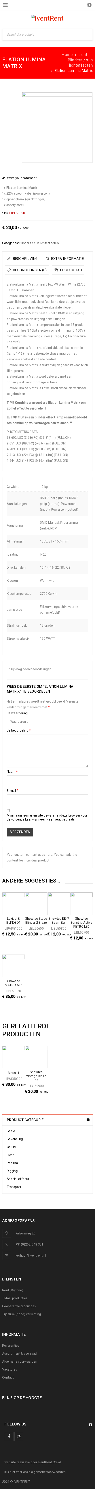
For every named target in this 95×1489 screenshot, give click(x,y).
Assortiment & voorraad (19, 1353)
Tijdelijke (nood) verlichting (21, 1314)
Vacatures (9, 1369)
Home (67, 54)
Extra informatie (67, 259)
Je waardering (17, 713)
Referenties (10, 1345)
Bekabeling (15, 1139)
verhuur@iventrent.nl (30, 1255)
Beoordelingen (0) (29, 270)
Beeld (11, 1131)
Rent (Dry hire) (12, 1290)
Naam (12, 771)
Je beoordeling (19, 730)
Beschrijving (25, 259)
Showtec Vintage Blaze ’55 (36, 1076)
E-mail (12, 790)
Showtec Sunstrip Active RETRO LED (81, 922)
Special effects (18, 1179)
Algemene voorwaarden (19, 1361)
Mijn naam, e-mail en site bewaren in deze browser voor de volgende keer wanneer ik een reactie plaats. (47, 817)
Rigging (12, 1171)
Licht (82, 54)
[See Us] (18, 1436)
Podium (12, 1163)
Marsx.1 (13, 1073)
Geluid (11, 1147)
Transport (14, 1187)
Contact (8, 1377)
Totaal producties (14, 1298)
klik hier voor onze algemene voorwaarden (35, 1472)
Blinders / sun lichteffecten (80, 63)
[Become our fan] (9, 1436)
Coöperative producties (19, 1306)
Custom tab (70, 270)
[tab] (22, 258)
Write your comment (22, 178)
